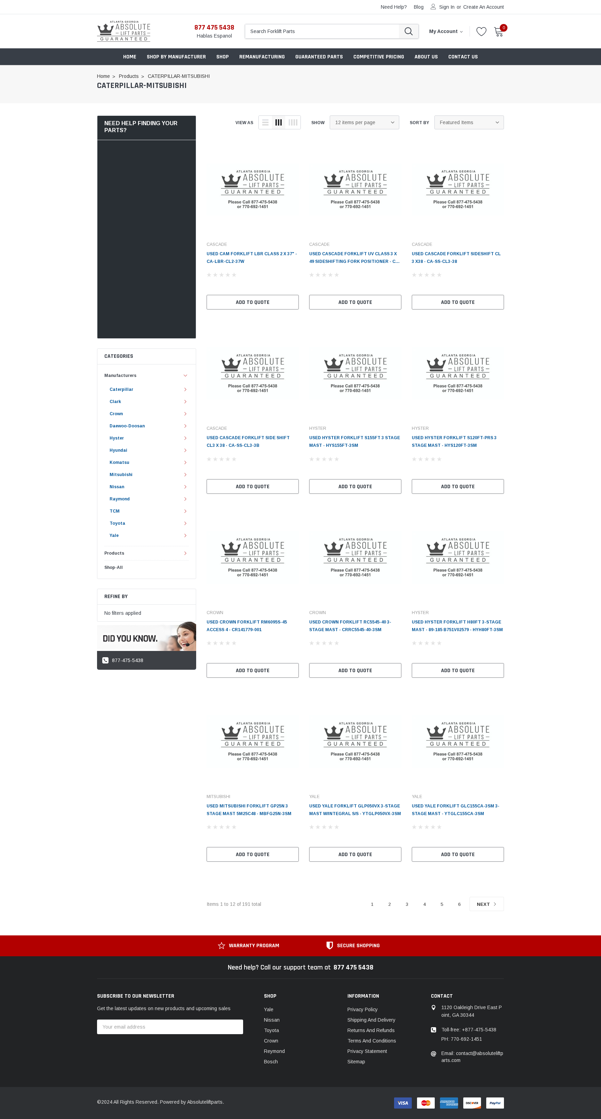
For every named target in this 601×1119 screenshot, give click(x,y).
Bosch (271, 1061)
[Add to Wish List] (295, 285)
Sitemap (356, 1061)
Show (317, 122)
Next (484, 904)
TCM (115, 511)
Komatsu (119, 462)
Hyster (117, 438)
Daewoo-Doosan (127, 426)
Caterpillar (121, 389)
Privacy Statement (367, 1051)
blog (419, 7)
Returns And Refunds (371, 1030)
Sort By (419, 122)
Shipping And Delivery (371, 1020)
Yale (114, 535)
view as (244, 122)
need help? (394, 7)
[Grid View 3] (278, 122)
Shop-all (113, 567)
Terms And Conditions (371, 1041)
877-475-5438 (127, 660)
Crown (116, 413)
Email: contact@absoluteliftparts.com (472, 1056)
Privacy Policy (362, 1009)
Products (114, 553)
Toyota (117, 523)
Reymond (274, 1051)
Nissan (117, 486)
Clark (115, 401)
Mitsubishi (121, 474)
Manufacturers (120, 375)
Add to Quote (253, 302)
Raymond (120, 499)
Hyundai (118, 450)
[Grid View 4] (292, 122)
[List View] (265, 122)
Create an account (483, 7)
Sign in (447, 7)
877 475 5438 (214, 27)
